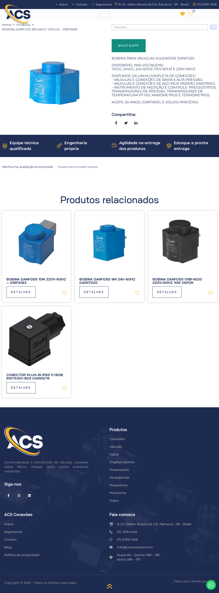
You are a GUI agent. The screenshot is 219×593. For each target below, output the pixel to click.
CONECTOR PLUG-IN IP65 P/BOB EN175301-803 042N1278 (34, 376)
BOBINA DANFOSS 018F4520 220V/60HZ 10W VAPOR (177, 281)
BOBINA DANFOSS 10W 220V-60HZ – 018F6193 (36, 281)
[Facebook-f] (8, 495)
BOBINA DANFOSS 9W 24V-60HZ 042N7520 (107, 281)
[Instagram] (19, 495)
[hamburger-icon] (105, 15)
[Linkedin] (29, 495)
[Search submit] (213, 27)
